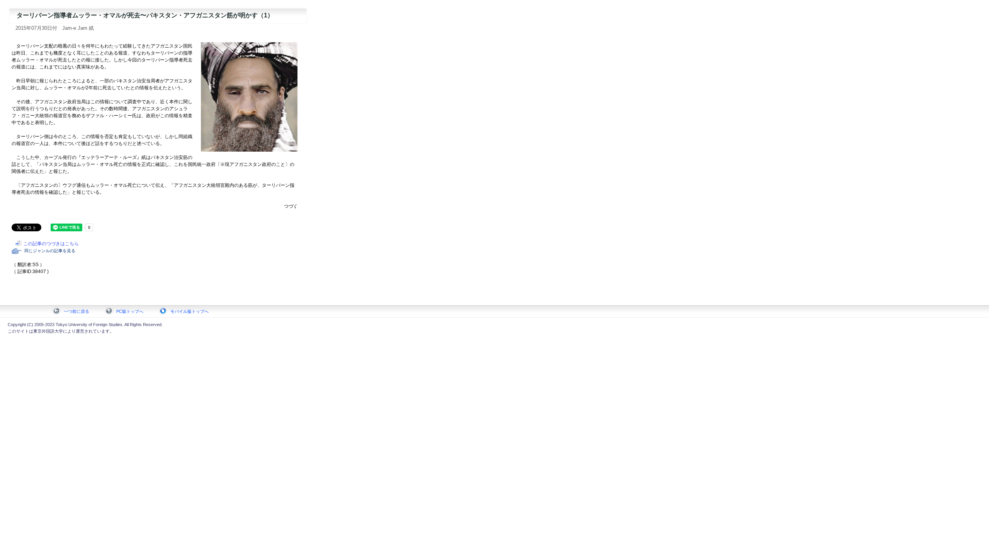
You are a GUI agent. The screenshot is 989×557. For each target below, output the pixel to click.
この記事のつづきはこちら (51, 243)
